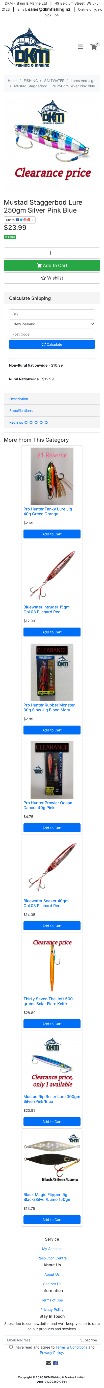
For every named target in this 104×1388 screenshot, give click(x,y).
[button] (52, 278)
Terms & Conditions (71, 1347)
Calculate (54, 344)
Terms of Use (52, 1300)
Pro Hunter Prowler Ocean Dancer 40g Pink (47, 805)
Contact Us (52, 1284)
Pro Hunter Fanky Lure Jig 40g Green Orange (47, 511)
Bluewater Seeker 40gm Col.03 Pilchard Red (46, 903)
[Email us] (48, 1363)
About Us (52, 1274)
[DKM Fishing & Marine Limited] (30, 47)
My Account (52, 1248)
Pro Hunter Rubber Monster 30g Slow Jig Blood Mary (49, 707)
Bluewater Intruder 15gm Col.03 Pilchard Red (46, 609)
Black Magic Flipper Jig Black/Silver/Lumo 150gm (47, 1197)
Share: (11, 220)
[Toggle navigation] (80, 47)
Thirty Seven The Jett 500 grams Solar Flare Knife (48, 1001)
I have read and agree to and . (54, 1350)
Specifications (21, 410)
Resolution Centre (52, 1258)
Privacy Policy (52, 1309)
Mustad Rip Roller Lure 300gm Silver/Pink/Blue (51, 1099)
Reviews (16, 422)
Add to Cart (54, 265)
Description (18, 399)
